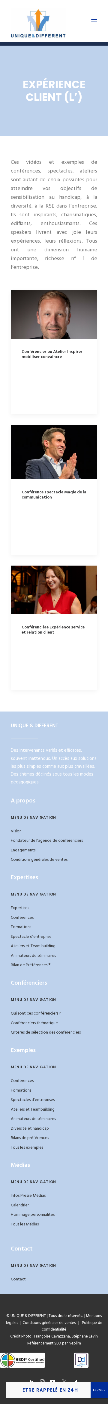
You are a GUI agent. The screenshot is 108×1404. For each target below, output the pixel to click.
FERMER (99, 1390)
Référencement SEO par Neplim (54, 1343)
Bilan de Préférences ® (30, 965)
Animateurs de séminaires (33, 956)
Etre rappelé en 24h (50, 1390)
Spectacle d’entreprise (31, 937)
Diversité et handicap (30, 1128)
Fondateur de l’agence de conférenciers (47, 841)
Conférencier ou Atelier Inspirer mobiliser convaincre (52, 354)
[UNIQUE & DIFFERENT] (38, 21)
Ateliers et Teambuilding (33, 1109)
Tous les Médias (25, 1224)
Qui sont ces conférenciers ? (36, 1013)
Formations (21, 927)
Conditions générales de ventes (39, 860)
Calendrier (20, 1205)
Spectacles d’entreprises (33, 1100)
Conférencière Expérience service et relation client (53, 630)
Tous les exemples (27, 1147)
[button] (94, 21)
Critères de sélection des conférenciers (46, 1032)
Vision (16, 831)
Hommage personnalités (33, 1215)
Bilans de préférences (30, 1138)
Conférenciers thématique (34, 1023)
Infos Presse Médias (28, 1196)
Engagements (23, 850)
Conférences (22, 918)
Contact (18, 1279)
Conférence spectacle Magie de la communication (54, 495)
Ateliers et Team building (33, 946)
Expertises (20, 908)
